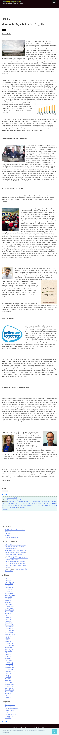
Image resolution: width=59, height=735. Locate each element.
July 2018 (7, 638)
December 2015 (9, 688)
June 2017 (8, 654)
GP (42, 501)
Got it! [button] (54, 731)
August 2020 (8, 597)
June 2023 (8, 586)
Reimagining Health (12, 1)
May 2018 (8, 641)
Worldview (8, 718)
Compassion (8, 532)
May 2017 (8, 656)
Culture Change (9, 707)
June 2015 (8, 697)
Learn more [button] (5, 732)
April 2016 (8, 681)
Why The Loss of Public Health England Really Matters (15, 565)
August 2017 (8, 651)
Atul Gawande (10, 501)
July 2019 (7, 615)
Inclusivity (8, 533)
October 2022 (9, 589)
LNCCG (51, 503)
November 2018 (9, 630)
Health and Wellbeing (12, 500)
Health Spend (46, 501)
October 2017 (9, 647)
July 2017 (7, 653)
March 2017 (8, 660)
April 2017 (8, 658)
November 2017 (9, 645)
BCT (16, 501)
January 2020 (9, 608)
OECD (16, 505)
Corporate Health (10, 705)
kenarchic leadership (23, 503)
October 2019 (9, 612)
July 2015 (7, 695)
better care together (23, 501)
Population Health (10, 714)
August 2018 (8, 636)
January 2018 (9, 643)
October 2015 (9, 692)
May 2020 (8, 601)
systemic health (9, 507)
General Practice (36, 501)
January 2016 (9, 686)
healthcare (53, 501)
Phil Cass (37, 505)
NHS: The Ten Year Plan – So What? (15, 530)
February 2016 (9, 684)
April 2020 (8, 602)
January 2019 (9, 627)
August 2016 (8, 673)
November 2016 (9, 667)
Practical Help (9, 716)
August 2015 (8, 694)
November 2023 (9, 582)
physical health (44, 505)
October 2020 (9, 593)
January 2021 (9, 591)
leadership (45, 503)
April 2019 (8, 621)
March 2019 (8, 623)
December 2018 (9, 628)
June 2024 (8, 580)
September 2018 (10, 634)
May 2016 (8, 679)
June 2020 (8, 599)
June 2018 (8, 640)
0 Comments (5, 509)
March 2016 (8, 682)
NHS (20, 500)
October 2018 (9, 632)
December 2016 (9, 666)
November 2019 (9, 610)
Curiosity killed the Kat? (12, 537)
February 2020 (9, 606)
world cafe (22, 507)
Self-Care (51, 505)
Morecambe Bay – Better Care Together (24, 24)
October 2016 (9, 669)
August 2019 (8, 614)
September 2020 (10, 595)
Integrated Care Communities (9, 503)
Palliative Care (30, 505)
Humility (7, 535)
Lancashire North (37, 503)
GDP (30, 501)
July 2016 (7, 675)
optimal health (22, 505)
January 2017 (9, 664)
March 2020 (8, 604)
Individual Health (10, 710)
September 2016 (10, 671)
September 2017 (10, 649)
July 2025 (7, 578)
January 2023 (9, 587)
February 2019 (9, 625)
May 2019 (8, 619)
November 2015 (9, 690)
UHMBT (16, 507)
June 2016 (8, 677)
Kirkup (31, 503)
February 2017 (9, 662)
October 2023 (9, 584)
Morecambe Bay (9, 505)
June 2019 (8, 617)
